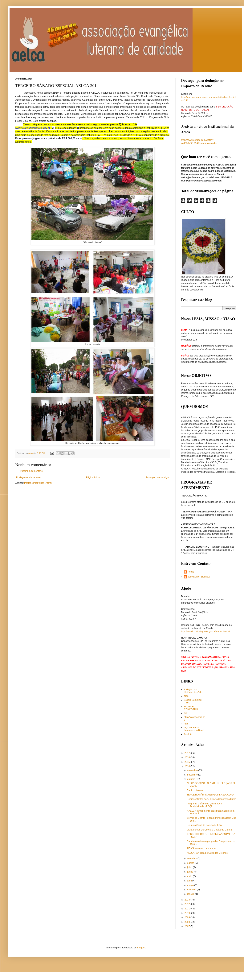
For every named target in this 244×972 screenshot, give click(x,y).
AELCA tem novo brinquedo (201, 848)
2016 (187, 757)
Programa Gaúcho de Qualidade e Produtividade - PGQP (204, 805)
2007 (187, 926)
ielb (186, 723)
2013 (187, 899)
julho (190, 867)
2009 (187, 917)
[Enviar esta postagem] (51, 453)
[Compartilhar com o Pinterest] (73, 453)
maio (190, 876)
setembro (192, 858)
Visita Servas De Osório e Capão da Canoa (209, 829)
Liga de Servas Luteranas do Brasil (194, 729)
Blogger (141, 947)
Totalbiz (188, 734)
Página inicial (93, 477)
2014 (187, 766)
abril (189, 880)
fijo (185, 713)
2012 (187, 904)
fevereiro (192, 889)
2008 (187, 922)
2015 (187, 762)
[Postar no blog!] (62, 453)
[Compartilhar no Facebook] (69, 453)
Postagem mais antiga (157, 477)
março (190, 885)
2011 (187, 908)
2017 (187, 753)
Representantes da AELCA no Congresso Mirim (211, 799)
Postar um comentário (31, 471)
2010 (187, 913)
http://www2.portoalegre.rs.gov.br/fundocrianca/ (205, 631)
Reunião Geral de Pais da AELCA (204, 825)
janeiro (191, 894)
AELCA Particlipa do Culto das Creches (207, 853)
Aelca (191, 571)
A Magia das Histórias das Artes (193, 691)
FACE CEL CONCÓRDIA (191, 708)
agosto (191, 863)
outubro (191, 779)
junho (190, 871)
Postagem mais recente (28, 477)
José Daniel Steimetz (199, 576)
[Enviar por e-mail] (58, 453)
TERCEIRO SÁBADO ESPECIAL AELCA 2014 (210, 794)
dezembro (192, 770)
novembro (192, 774)
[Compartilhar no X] (65, 453)
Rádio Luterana (195, 790)
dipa (186, 696)
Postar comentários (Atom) (38, 483)
